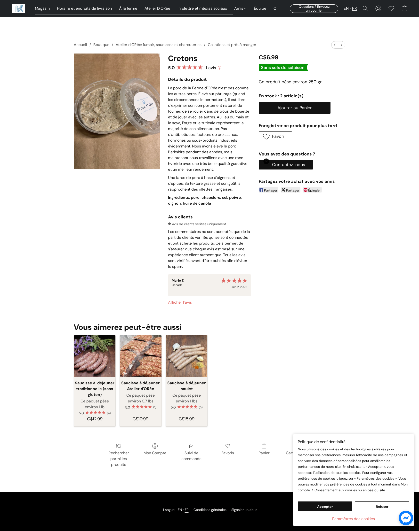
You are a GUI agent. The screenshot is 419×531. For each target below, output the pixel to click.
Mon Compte (155, 452)
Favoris (227, 452)
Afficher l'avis (180, 302)
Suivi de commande (191, 455)
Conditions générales (209, 510)
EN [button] (346, 8)
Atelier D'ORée (157, 8)
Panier (264, 452)
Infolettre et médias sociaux (202, 8)
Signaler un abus (244, 510)
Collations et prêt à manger (232, 44)
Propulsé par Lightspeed (209, 518)
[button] (18, 8)
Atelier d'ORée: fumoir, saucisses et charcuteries (158, 44)
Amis (239, 8)
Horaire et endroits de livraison (84, 8)
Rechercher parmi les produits (118, 458)
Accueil (80, 44)
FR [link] (187, 510)
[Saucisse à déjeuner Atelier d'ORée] (140, 356)
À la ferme (128, 8)
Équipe (260, 8)
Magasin (42, 8)
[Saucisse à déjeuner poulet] (186, 356)
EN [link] (180, 510)
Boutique (101, 44)
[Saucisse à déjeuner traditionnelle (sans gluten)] (94, 356)
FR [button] (354, 8)
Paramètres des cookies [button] (353, 518)
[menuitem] (334, 44)
